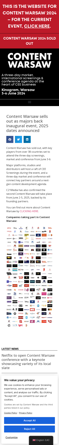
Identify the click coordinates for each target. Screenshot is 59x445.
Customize (12, 437)
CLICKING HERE (29, 211)
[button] (29, 102)
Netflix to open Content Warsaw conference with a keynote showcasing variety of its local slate (28, 361)
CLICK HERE (37, 26)
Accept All (30, 420)
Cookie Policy (10, 413)
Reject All (29, 428)
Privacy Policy (25, 413)
